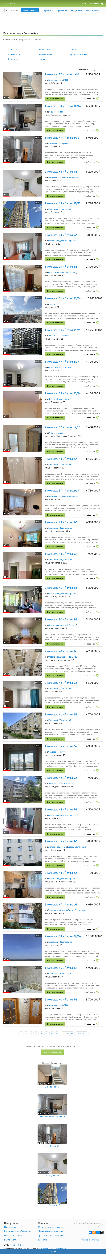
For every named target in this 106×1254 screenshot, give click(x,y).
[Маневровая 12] (22, 916)
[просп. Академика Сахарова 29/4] (22, 438)
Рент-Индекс (18, 1244)
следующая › (68, 1033)
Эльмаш (72, 272)
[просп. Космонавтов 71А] (22, 662)
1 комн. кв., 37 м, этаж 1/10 (62, 74)
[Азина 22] (22, 309)
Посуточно (76, 10)
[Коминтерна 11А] (22, 565)
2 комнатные (14, 54)
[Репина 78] (22, 502)
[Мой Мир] (98, 1232)
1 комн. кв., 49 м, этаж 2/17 (62, 361)
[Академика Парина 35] (22, 117)
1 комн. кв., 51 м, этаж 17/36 (63, 298)
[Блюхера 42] (22, 947)
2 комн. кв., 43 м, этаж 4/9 (61, 171)
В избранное (89, 98)
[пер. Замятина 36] (22, 630)
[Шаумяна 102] (22, 183)
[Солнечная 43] (22, 726)
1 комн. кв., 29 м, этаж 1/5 (61, 522)
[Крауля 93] (22, 149)
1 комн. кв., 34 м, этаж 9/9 (61, 554)
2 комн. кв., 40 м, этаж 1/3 (61, 651)
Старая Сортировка (77, 846)
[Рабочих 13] (22, 85)
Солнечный (65, 973)
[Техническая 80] (22, 852)
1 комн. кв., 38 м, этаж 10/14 (63, 106)
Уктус (62, 751)
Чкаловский (53, 751)
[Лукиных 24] (22, 246)
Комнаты (74, 49)
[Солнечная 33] (22, 694)
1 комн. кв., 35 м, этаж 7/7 (61, 746)
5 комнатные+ (45, 54)
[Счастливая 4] (22, 979)
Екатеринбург (12, 10)
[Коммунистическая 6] (22, 599)
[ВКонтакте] (90, 1232)
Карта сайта (10, 1239)
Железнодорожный (57, 846)
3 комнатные (14, 59)
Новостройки (92, 10)
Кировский (53, 209)
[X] (102, 1232)
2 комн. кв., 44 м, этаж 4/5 (61, 873)
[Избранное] (102, 4)
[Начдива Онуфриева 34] (22, 789)
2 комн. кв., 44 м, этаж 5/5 (61, 235)
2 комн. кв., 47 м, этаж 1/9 (61, 904)
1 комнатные (14, 49)
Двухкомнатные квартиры (50, 1231)
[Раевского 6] (22, 214)
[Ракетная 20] (22, 373)
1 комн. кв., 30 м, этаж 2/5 (61, 619)
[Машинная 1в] (22, 341)
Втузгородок (65, 527)
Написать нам (10, 1226)
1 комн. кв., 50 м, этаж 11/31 (63, 330)
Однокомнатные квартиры (50, 1226)
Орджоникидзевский (58, 240)
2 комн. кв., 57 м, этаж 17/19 (62, 427)
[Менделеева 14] (22, 470)
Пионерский (65, 209)
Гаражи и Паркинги (78, 54)
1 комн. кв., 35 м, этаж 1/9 (61, 968)
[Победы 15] (22, 821)
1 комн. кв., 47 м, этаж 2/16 (62, 138)
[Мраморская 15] (22, 757)
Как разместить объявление (17, 1231)
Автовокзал (65, 335)
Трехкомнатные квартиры (50, 1235)
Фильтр (53, 1251)
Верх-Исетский (55, 80)
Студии (42, 59)
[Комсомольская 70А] (22, 533)
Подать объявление (30, 10)
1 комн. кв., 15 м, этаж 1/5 (61, 266)
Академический (56, 111)
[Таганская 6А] (22, 278)
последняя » (82, 1033)
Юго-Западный (71, 177)
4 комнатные (45, 49)
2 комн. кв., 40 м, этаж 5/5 (61, 999)
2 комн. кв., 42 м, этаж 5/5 (61, 683)
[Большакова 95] (22, 404)
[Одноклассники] (94, 1232)
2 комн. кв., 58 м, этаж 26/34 (63, 936)
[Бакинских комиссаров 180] (22, 884)
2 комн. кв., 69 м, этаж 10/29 (63, 203)
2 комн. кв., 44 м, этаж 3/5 (61, 459)
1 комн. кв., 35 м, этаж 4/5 (61, 841)
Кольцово (66, 367)
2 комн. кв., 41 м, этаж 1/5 (61, 714)
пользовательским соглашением (53, 1248)
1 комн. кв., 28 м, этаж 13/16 (63, 393)
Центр (52, 304)
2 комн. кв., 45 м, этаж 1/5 (61, 588)
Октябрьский (54, 367)
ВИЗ (66, 80)
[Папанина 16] (22, 1011)
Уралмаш (73, 240)
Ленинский (53, 335)
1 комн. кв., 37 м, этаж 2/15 (62, 490)
